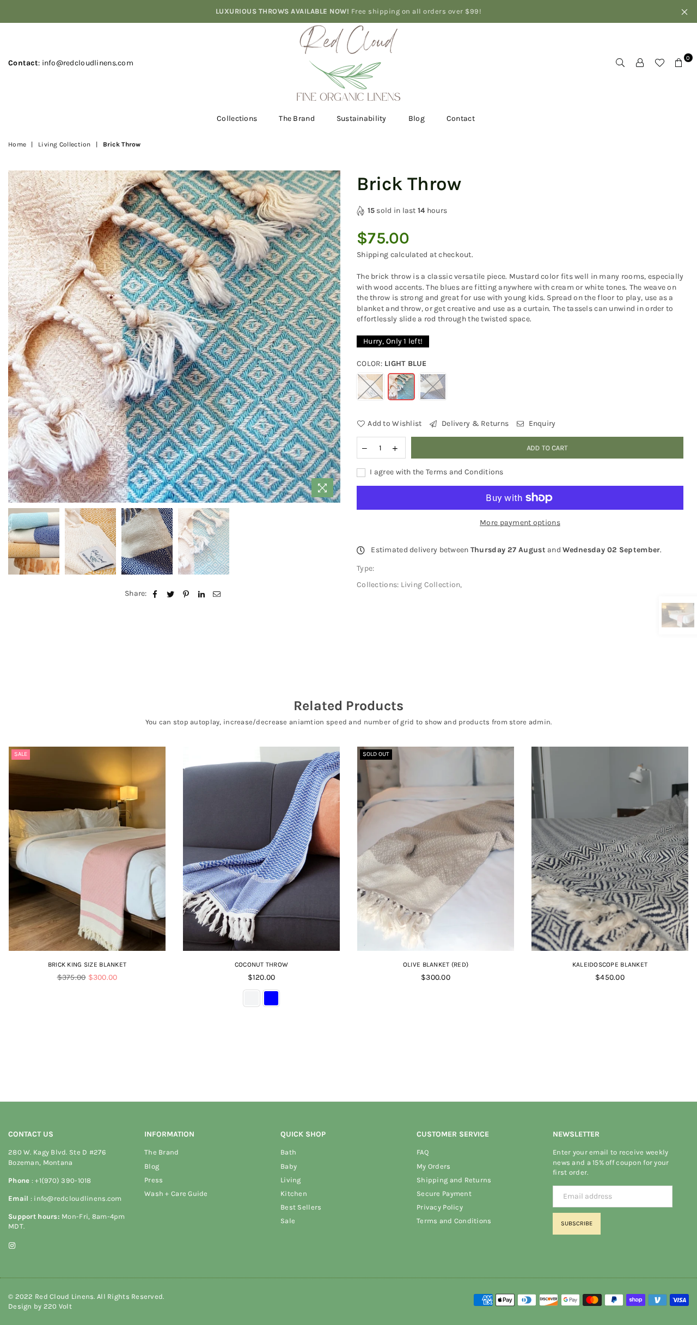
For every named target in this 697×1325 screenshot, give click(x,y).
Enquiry (541, 423)
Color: (392, 363)
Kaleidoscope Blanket (610, 964)
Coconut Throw (262, 964)
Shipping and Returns (454, 1180)
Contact (461, 118)
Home (17, 144)
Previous (17, 336)
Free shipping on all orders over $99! (349, 11)
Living (290, 1180)
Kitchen (293, 1193)
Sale (20, 754)
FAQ (423, 1152)
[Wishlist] (659, 63)
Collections (237, 118)
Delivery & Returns (474, 423)
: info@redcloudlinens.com (74, 1198)
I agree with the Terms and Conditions (436, 472)
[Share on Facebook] (155, 593)
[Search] (620, 63)
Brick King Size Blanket (87, 964)
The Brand (297, 118)
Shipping (372, 254)
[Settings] (640, 63)
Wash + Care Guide (176, 1193)
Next (330, 336)
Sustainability (362, 118)
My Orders (434, 1166)
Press (153, 1180)
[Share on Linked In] (202, 593)
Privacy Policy (440, 1207)
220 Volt (58, 1306)
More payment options (520, 522)
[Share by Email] (217, 593)
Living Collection (64, 144)
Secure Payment (444, 1193)
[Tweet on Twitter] (171, 593)
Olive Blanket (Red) (435, 964)
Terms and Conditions (454, 1221)
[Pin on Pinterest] (186, 593)
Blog (416, 118)
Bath (288, 1152)
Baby (288, 1166)
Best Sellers (300, 1207)
